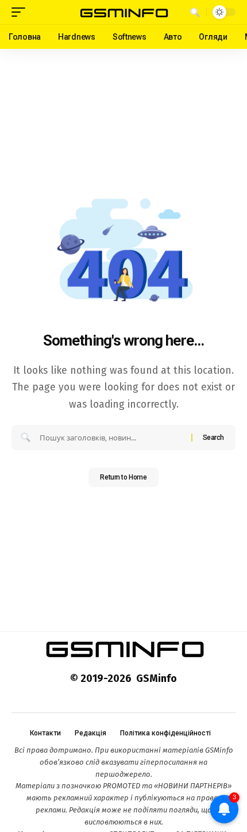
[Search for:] (111, 437)
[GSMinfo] (123, 12)
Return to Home (123, 477)
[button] (21, 12)
